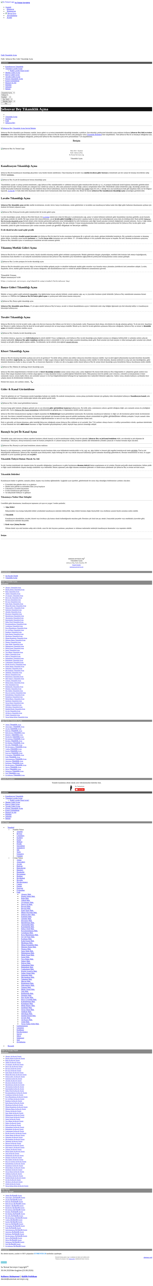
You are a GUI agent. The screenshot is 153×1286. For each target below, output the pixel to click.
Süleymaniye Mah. (27, 985)
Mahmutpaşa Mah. (27, 953)
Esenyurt (20, 888)
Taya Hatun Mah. (27, 959)
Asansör (8, 7)
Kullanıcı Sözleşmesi (10, 1276)
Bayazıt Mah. (26, 906)
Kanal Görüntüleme (12, 81)
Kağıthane (20, 1030)
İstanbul (11, 827)
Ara (6, 103)
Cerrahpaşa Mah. (27, 933)
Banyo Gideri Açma (12, 75)
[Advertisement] (76, 36)
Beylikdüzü (21, 878)
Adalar (19, 860)
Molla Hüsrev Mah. (28, 1006)
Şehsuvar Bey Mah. (28, 915)
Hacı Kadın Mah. (27, 997)
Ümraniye (20, 854)
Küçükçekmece (22, 1032)
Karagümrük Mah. (27, 927)
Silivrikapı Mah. (27, 1014)
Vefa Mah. (25, 991)
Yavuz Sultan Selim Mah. (30, 1024)
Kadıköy (20, 838)
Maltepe (19, 842)
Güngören (20, 1028)
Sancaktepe (21, 846)
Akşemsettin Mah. (27, 925)
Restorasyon (11, 11)
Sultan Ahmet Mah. (28, 973)
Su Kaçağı (13, 1195)
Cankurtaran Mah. (27, 969)
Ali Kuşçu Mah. (27, 1020)
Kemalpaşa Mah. (27, 1004)
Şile (18, 850)
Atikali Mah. (25, 900)
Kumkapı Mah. (26, 939)
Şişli (18, 1040)
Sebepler (8, 87)
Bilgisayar (10, 9)
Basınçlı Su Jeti (10, 83)
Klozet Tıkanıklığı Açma (14, 79)
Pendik (19, 844)
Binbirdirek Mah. (27, 967)
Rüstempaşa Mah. (27, 983)
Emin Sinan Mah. (27, 910)
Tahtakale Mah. (26, 979)
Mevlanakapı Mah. (27, 977)
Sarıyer (19, 1034)
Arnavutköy (21, 862)
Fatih (18, 892)
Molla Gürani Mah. (28, 989)
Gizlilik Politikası (29, 1276)
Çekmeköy (20, 836)
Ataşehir (20, 832)
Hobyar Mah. (26, 963)
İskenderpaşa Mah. (27, 923)
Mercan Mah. (26, 981)
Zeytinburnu (21, 1042)
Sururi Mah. (25, 957)
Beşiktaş (20, 876)
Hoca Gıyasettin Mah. (29, 999)
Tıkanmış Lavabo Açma (13, 69)
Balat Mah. (25, 898)
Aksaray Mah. (26, 894)
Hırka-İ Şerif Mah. (27, 929)
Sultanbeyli (21, 848)
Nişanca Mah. (26, 949)
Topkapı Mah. (26, 987)
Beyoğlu (20, 880)
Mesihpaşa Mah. (27, 943)
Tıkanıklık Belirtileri (94, 135)
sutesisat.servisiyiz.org (76, 567)
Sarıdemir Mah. (26, 1008)
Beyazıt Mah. (26, 908)
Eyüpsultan (21, 890)
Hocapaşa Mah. (26, 921)
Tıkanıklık (13, 724)
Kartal (19, 840)
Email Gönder (76, 565)
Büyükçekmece (22, 882)
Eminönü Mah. (26, 917)
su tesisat (46, 217)
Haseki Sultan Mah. (28, 896)
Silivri (19, 1036)
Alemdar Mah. (26, 919)
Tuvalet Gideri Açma (12, 77)
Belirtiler (8, 85)
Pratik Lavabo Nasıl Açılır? (19, 71)
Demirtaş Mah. (26, 995)
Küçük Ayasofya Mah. (29, 971)
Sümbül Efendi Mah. (28, 1016)
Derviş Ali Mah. (27, 904)
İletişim (8, 89)
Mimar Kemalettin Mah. (29, 945)
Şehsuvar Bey (72, 1258)
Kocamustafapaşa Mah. (29, 931)
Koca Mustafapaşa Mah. (29, 935)
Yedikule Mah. (26, 1012)
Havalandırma (12, 16)
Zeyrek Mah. (25, 1018)
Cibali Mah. (25, 1022)
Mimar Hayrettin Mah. (29, 912)
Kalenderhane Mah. (28, 1001)
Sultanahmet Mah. (27, 965)
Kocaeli (11, 1046)
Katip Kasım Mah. (27, 941)
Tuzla (19, 852)
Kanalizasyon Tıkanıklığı (14, 67)
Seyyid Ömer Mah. (28, 937)
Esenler (19, 886)
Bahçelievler (21, 868)
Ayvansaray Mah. (27, 902)
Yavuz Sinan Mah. (27, 1010)
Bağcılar (20, 866)
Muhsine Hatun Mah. (28, 947)
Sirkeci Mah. (25, 961)
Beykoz (19, 834)
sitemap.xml (148, 1257)
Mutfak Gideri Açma (12, 73)
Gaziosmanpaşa (22, 1026)
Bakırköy (20, 870)
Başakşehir (20, 872)
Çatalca (19, 884)
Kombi (9, 18)
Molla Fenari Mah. (27, 955)
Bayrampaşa (21, 874)
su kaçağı (11, 191)
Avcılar (19, 864)
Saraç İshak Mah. (27, 951)
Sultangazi (20, 1038)
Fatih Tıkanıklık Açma (9, 55)
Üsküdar (20, 856)
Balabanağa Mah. (27, 993)
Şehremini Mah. (26, 975)
